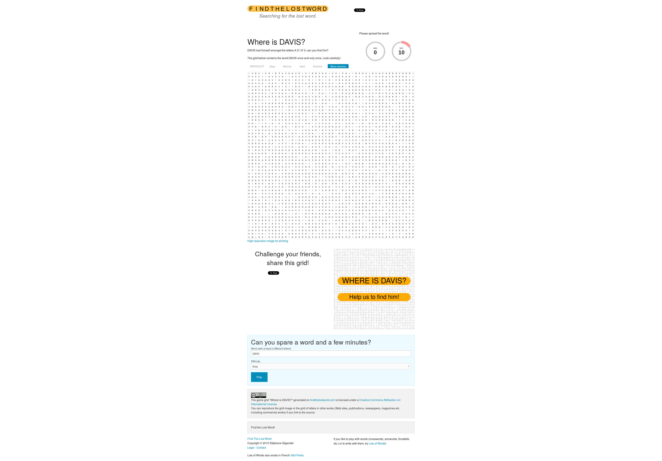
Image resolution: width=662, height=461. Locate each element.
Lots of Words (377, 443)
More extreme (338, 66)
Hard (302, 66)
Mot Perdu (297, 455)
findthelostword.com (322, 400)
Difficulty (255, 361)
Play (259, 377)
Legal (250, 447)
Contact (261, 447)
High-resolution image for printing (267, 241)
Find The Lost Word (259, 439)
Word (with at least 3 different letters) (271, 348)
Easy (272, 66)
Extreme (317, 66)
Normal (287, 66)
